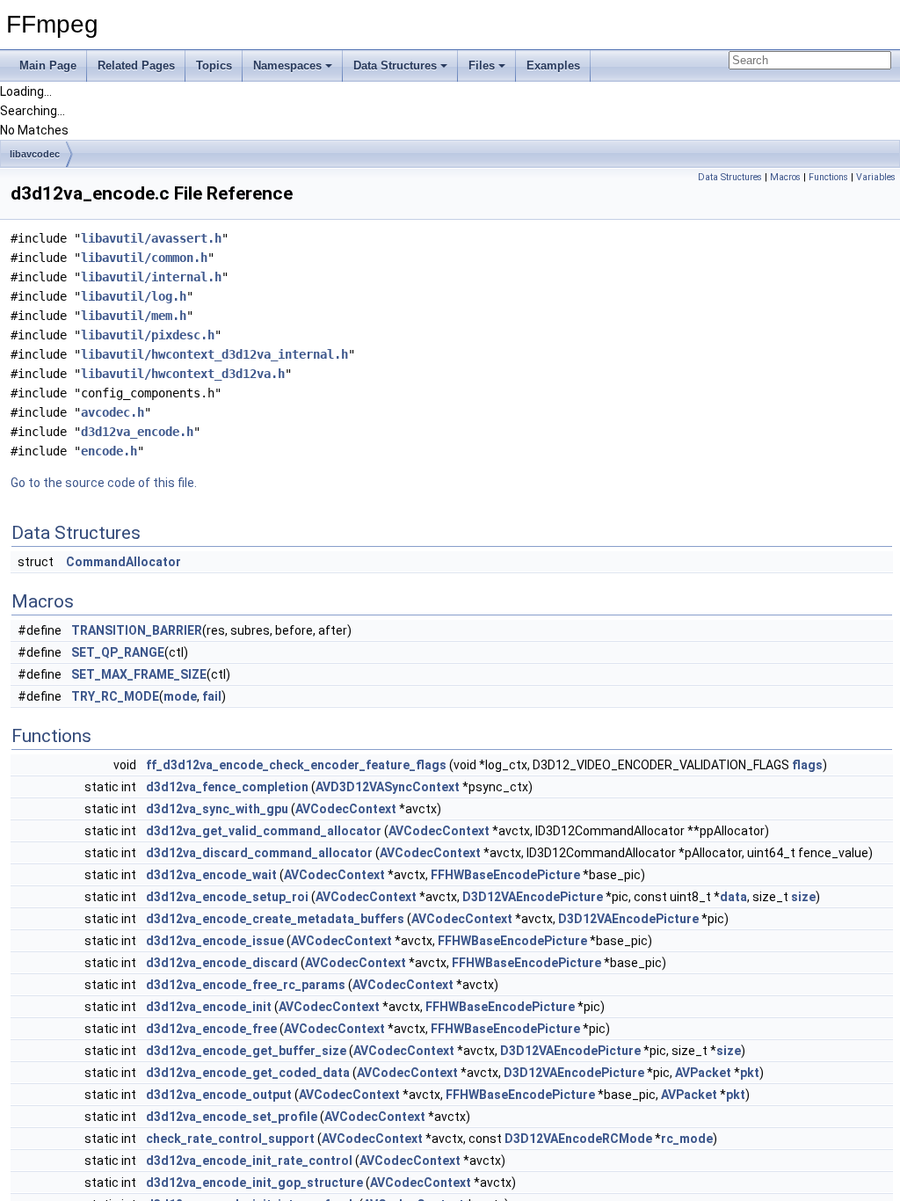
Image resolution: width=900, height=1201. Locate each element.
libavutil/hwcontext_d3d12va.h (183, 374)
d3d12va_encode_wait (211, 875)
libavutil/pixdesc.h (147, 335)
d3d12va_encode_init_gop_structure (254, 1183)
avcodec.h (112, 412)
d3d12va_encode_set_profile (231, 1117)
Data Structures (395, 65)
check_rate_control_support (230, 1139)
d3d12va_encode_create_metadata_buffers (275, 919)
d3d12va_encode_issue (215, 941)
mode (180, 696)
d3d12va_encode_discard (222, 963)
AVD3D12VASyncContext (388, 787)
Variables (876, 177)
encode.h (109, 451)
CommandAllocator (123, 562)
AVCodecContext (345, 809)
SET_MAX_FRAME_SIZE (139, 674)
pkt (749, 1073)
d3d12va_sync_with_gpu (217, 809)
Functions (828, 177)
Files (481, 65)
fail (211, 696)
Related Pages (136, 65)
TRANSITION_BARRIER (136, 630)
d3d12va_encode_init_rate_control (249, 1161)
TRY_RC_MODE (115, 696)
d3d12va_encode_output (219, 1095)
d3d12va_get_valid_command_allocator (263, 831)
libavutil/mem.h (133, 316)
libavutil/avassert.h (151, 238)
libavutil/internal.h (151, 277)
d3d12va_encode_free (211, 1029)
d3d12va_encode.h (137, 432)
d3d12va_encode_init (209, 1007)
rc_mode (687, 1139)
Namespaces (287, 65)
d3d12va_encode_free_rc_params (245, 985)
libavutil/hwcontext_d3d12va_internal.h (214, 354)
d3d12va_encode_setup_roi (227, 897)
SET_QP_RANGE (117, 652)
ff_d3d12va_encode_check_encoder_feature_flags (296, 765)
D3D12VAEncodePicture (532, 897)
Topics (214, 65)
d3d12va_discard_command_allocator (259, 853)
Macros (785, 177)
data (733, 897)
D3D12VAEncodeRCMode (578, 1139)
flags (807, 765)
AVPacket (703, 1073)
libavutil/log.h (133, 296)
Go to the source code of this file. (104, 483)
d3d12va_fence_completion (227, 787)
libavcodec (35, 154)
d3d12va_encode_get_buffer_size (246, 1051)
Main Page (47, 65)
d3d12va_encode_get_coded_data (248, 1073)
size (803, 897)
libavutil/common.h (144, 258)
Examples (553, 65)
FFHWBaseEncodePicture (505, 875)
